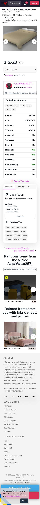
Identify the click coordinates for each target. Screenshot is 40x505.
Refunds (6, 466)
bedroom (15, 227)
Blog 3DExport (9, 428)
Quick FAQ (7, 448)
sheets (17, 235)
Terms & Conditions (10, 463)
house (8, 239)
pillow (24, 227)
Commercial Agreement (12, 455)
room (24, 239)
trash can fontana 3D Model (17, 248)
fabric (16, 231)
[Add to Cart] (29, 343)
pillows (9, 235)
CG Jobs (6, 432)
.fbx (28, 106)
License (6, 452)
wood (23, 231)
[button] (33, 290)
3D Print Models (9, 409)
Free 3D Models (9, 413)
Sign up (34, 3)
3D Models (7, 406)
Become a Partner (10, 424)
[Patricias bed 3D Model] (20, 334)
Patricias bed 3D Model (12, 348)
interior (16, 239)
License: (9, 75)
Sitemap (27, 483)
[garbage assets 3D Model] (20, 287)
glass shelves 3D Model (24, 251)
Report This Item (21, 181)
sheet (8, 231)
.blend (9, 106)
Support (6, 441)
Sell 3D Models (9, 421)
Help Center (8, 444)
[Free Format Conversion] (14, 109)
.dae (22, 106)
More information (13, 496)
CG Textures (8, 417)
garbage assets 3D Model (13, 302)
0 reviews (28, 87)
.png (8, 110)
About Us (8, 357)
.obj (16, 106)
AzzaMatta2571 (23, 83)
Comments (21, 187)
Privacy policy (9, 459)
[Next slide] (34, 41)
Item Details (9, 187)
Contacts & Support (13, 436)
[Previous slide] (5, 41)
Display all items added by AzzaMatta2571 (20, 269)
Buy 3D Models (11, 401)
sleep (25, 235)
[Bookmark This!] (33, 297)
